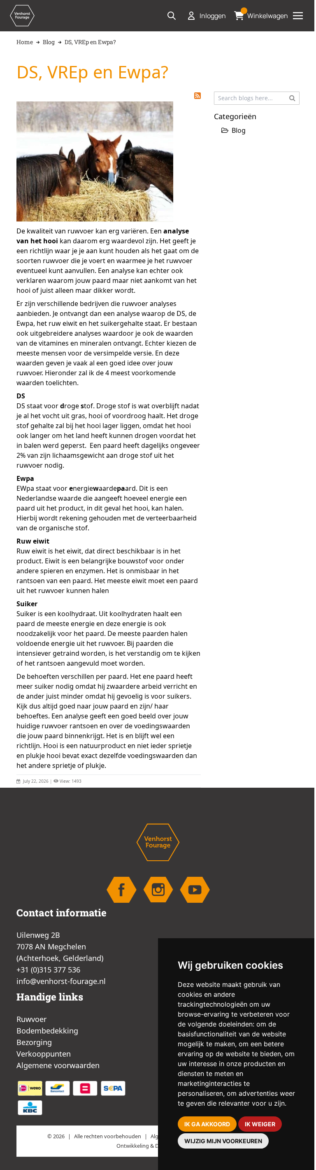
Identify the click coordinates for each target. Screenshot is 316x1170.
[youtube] (195, 890)
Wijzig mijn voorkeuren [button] (223, 1140)
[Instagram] (158, 890)
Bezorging (34, 1042)
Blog (49, 42)
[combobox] (257, 98)
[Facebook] (122, 890)
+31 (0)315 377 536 (48, 970)
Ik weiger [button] (260, 1124)
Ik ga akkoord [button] (207, 1124)
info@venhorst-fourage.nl (61, 981)
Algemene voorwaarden (58, 1065)
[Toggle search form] (171, 15)
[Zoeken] (292, 97)
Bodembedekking (47, 1031)
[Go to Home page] (22, 15)
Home (24, 42)
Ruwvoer (31, 1019)
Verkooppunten (43, 1054)
